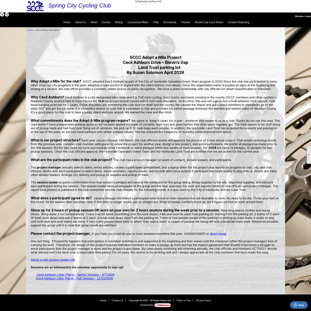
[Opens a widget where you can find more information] (299, 305)
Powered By (147, 305)
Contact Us (117, 300)
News (94, 22)
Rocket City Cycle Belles (209, 22)
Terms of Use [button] (183, 300)
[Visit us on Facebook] (2, 14)
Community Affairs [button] (137, 22)
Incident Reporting (238, 22)
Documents (169, 22)
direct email (218, 234)
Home (66, 22)
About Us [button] (80, 22)
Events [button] (106, 22)
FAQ (155, 22)
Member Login (303, 16)
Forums (185, 22)
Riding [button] (119, 22)
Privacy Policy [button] (203, 300)
